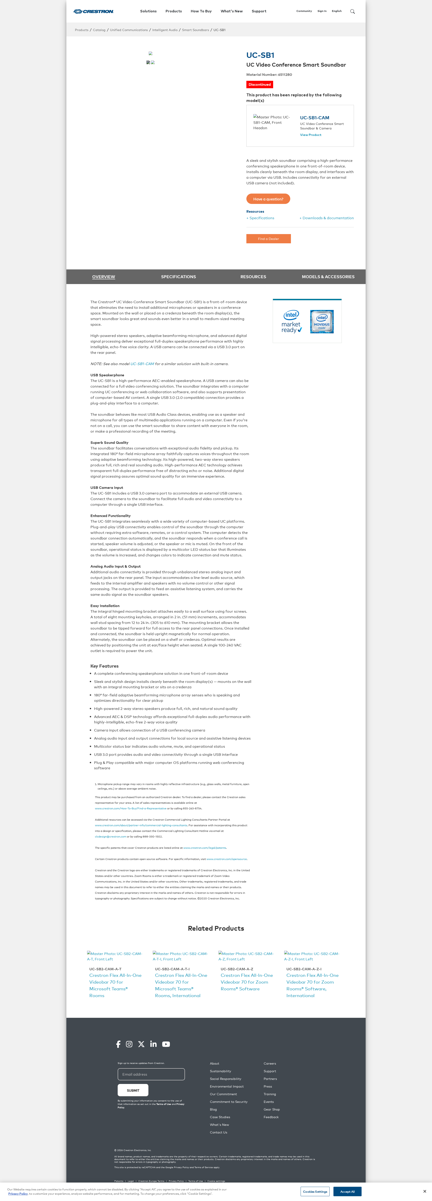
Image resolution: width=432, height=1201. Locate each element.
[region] (216, 1192)
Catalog (99, 29)
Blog (213, 1109)
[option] (115, 975)
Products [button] (174, 11)
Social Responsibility (225, 1079)
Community (304, 11)
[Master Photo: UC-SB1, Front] (148, 62)
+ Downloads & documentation (326, 217)
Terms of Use (195, 1181)
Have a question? (268, 198)
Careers (270, 1063)
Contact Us (218, 1132)
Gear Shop (272, 1109)
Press (268, 1086)
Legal (131, 1181)
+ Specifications (260, 217)
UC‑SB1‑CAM (142, 363)
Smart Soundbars (195, 29)
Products (81, 29)
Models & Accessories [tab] (328, 276)
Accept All (347, 1191)
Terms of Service (203, 1167)
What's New (232, 11)
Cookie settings (216, 1181)
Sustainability (220, 1071)
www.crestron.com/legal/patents (204, 847)
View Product (311, 135)
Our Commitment (223, 1094)
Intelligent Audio (165, 29)
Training (270, 1094)
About (214, 1063)
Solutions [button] (148, 11)
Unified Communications (129, 29)
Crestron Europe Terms (151, 1181)
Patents (118, 1181)
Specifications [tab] (178, 276)
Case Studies (220, 1117)
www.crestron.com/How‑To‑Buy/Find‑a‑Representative (130, 808)
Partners (270, 1079)
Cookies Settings (315, 1191)
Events (269, 1102)
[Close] (425, 1191)
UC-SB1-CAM (314, 117)
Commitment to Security (229, 1102)
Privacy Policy (181, 1167)
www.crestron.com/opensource (227, 859)
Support (270, 1071)
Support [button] (259, 11)
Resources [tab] (253, 276)
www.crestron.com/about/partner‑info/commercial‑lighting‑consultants (141, 825)
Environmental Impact (227, 1086)
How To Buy (201, 11)
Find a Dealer (268, 238)
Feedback (271, 1117)
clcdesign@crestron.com (110, 836)
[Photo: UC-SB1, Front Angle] (153, 62)
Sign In (321, 11)
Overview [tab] (103, 276)
